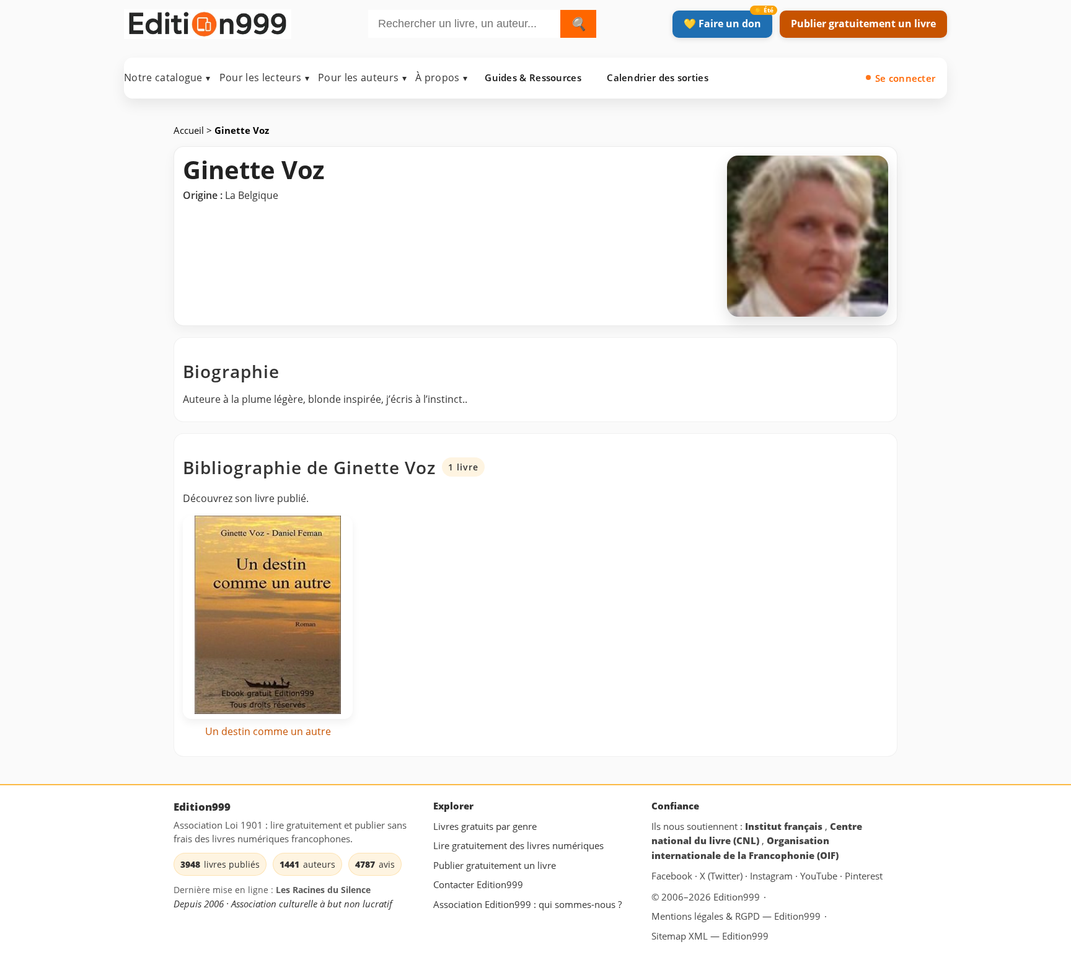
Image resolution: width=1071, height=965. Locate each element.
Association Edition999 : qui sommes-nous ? (527, 904)
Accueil (190, 130)
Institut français (785, 826)
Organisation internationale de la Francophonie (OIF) (745, 848)
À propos (441, 77)
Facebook (673, 876)
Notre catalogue (167, 77)
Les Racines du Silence (323, 890)
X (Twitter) (722, 876)
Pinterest (864, 876)
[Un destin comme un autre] (268, 617)
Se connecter (905, 78)
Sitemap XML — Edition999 (710, 936)
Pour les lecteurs (264, 77)
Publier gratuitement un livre (863, 23)
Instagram (772, 876)
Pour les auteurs (362, 77)
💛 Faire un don (722, 23)
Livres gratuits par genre (485, 826)
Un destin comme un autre (268, 731)
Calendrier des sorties (657, 77)
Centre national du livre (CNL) (756, 833)
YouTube (820, 876)
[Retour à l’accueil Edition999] (207, 21)
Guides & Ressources (533, 77)
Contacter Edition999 (478, 885)
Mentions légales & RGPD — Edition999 (736, 916)
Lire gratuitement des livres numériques (518, 846)
